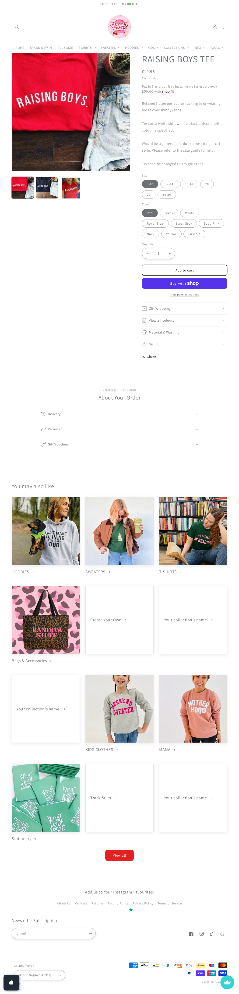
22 (149, 194)
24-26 (166, 194)
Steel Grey (184, 223)
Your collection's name (186, 619)
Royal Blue (155, 223)
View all (119, 855)
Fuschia (194, 234)
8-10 (150, 184)
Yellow (171, 234)
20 (207, 184)
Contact (81, 903)
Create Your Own (106, 619)
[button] (17, 27)
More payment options (184, 294)
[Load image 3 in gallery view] (71, 188)
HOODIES (20, 571)
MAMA (164, 749)
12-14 (169, 184)
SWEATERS (95, 571)
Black (169, 213)
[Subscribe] (90, 933)
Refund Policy (118, 903)
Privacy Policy (143, 903)
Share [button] (151, 357)
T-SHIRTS (168, 571)
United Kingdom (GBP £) (35, 975)
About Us (64, 903)
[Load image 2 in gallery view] (47, 188)
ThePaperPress (219, 982)
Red (150, 213)
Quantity (148, 244)
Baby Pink (211, 223)
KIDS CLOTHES (99, 749)
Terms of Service (170, 903)
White (189, 213)
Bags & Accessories (29, 660)
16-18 (189, 184)
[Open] (11, 983)
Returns (97, 903)
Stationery (22, 838)
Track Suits (100, 797)
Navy (150, 234)
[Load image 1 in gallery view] (23, 188)
